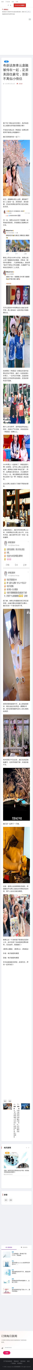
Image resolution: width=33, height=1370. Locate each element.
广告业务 (7, 1)
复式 (5, 1101)
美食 (7, 1152)
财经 (13, 1251)
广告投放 (13, 1363)
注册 (17, 1)
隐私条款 (23, 1361)
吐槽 (6, 61)
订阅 (7, 1352)
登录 (13, 1)
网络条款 (16, 1361)
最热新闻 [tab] (25, 1247)
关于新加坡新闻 (7, 1361)
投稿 (2, 1)
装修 (10, 1101)
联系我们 (19, 1363)
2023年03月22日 (10, 83)
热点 (13, 1260)
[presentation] (27, 12)
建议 (28, 1361)
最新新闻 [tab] (9, 1247)
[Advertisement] (16, 38)
